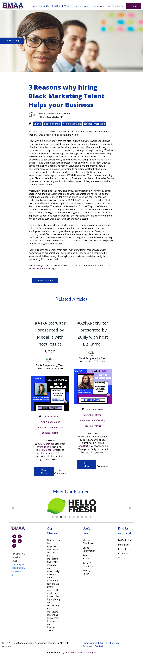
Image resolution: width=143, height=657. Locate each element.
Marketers (69, 6)
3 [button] (61, 517)
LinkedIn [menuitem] (122, 549)
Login (134, 6)
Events (110, 6)
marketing (99, 123)
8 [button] (82, 517)
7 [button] (77, 517)
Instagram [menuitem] (123, 544)
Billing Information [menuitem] (89, 549)
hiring (55, 432)
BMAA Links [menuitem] (124, 540)
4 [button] (65, 517)
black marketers (52, 123)
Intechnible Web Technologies (80, 652)
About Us (44, 6)
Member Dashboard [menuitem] (88, 542)
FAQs (120, 6)
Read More (44, 472)
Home (35, 6)
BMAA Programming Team (50, 365)
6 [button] (73, 517)
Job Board (57, 6)
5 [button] (69, 517)
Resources (98, 6)
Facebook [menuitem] (123, 553)
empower (42, 427)
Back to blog (13, 40)
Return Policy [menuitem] (86, 557)
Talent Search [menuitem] (111, 642)
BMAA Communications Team (54, 113)
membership (56, 427)
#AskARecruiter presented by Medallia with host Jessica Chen (50, 337)
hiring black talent (72, 123)
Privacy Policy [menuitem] (86, 572)
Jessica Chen (45, 449)
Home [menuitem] (86, 642)
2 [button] (56, 517)
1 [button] (52, 517)
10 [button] (90, 517)
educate (88, 123)
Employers (83, 6)
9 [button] (86, 517)
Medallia (44, 446)
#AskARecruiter (46, 443)
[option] (71, 506)
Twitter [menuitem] (122, 558)
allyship (37, 123)
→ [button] (130, 508)
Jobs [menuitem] (100, 642)
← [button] (12, 508)
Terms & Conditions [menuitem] (88, 564)
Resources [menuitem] (88, 646)
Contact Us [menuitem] (100, 646)
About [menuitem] (93, 642)
